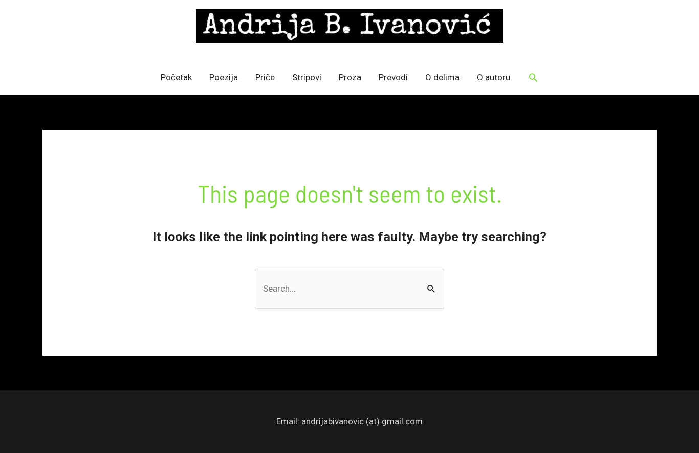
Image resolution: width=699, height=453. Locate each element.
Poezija (223, 77)
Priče (265, 77)
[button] (533, 77)
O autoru (493, 77)
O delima (442, 77)
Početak (176, 77)
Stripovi (306, 77)
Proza (350, 77)
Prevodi (393, 77)
